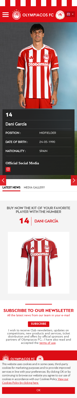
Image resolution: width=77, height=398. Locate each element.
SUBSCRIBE (38, 324)
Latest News (11, 187)
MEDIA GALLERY (34, 187)
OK (38, 390)
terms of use (47, 343)
